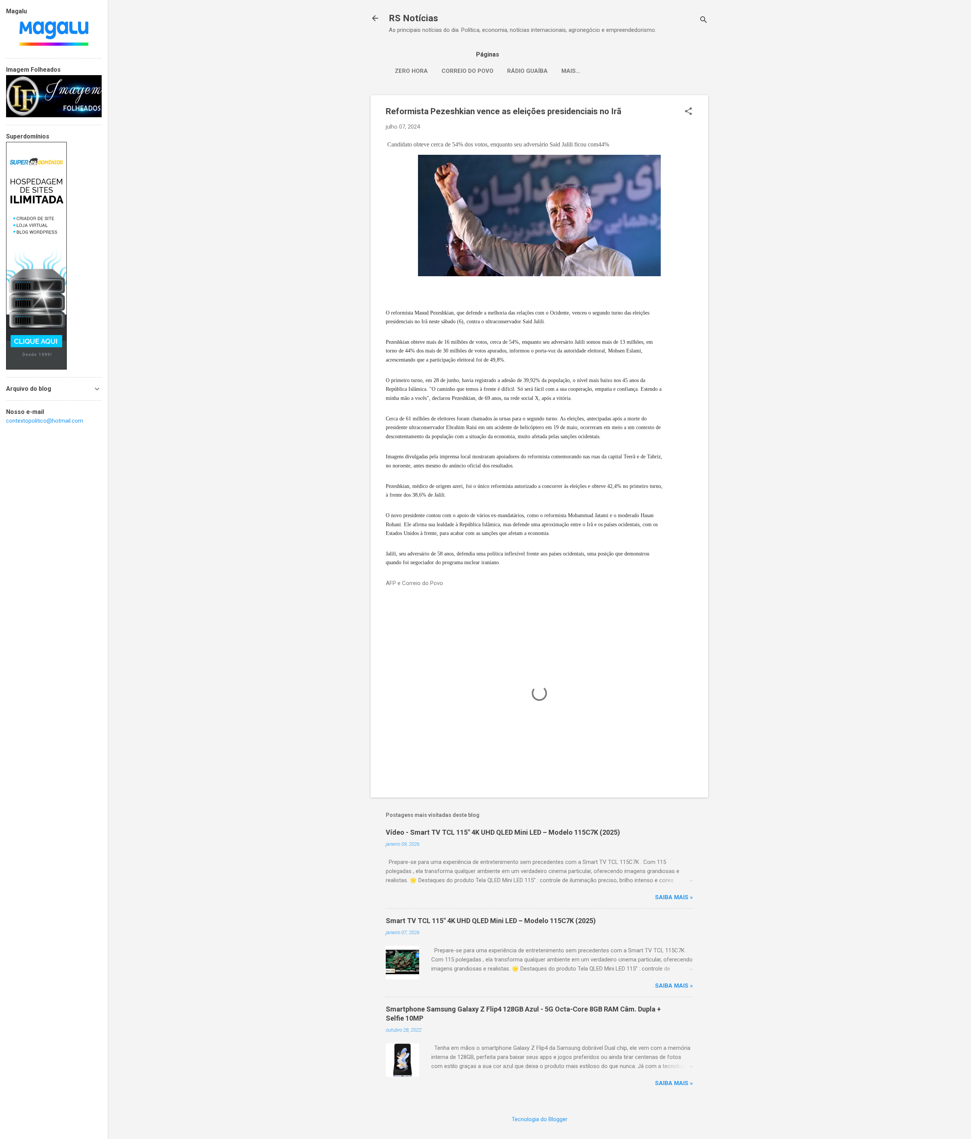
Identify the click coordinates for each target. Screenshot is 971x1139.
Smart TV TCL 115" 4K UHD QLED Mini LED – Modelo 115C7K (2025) (491, 921)
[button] (688, 112)
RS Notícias (413, 18)
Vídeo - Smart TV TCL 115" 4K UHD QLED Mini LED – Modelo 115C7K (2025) (503, 832)
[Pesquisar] (703, 20)
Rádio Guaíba (527, 71)
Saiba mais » (674, 897)
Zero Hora (411, 71)
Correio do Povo (467, 71)
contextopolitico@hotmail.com (44, 420)
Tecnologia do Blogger (539, 1119)
